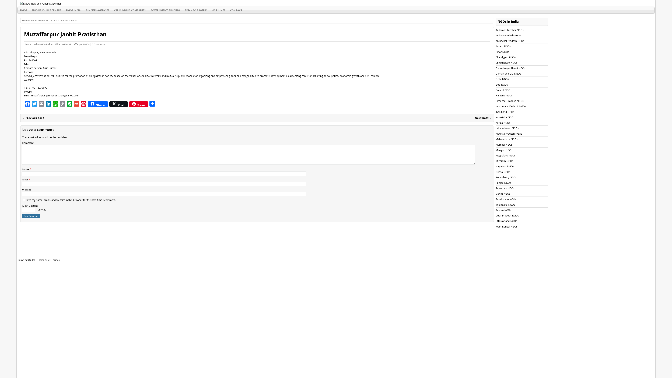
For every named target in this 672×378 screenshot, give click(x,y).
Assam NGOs (503, 46)
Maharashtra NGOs (507, 139)
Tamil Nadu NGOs (506, 199)
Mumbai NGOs (504, 144)
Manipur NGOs (504, 150)
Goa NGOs (502, 84)
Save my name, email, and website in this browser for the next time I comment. (71, 200)
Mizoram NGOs (504, 161)
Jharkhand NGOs (505, 112)
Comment (28, 143)
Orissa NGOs (503, 172)
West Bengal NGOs (506, 226)
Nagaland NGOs (505, 166)
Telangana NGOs (505, 204)
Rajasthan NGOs (505, 188)
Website (26, 189)
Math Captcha (30, 205)
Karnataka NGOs (505, 117)
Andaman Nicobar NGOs (510, 30)
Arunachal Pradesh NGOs (510, 41)
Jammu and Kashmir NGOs (511, 106)
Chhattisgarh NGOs (506, 62)
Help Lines (218, 10)
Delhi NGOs (502, 79)
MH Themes (53, 259)
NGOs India (73, 10)
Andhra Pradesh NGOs (508, 35)
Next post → (483, 118)
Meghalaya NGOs (506, 155)
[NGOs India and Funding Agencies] (336, 3)
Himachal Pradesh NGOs (510, 101)
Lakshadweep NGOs (507, 128)
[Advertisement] (106, 246)
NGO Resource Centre (46, 10)
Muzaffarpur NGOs (79, 44)
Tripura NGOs (503, 210)
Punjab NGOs (503, 182)
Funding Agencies (97, 10)
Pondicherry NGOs (506, 177)
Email (25, 179)
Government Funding (165, 10)
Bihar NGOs (61, 44)
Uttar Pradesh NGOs (507, 215)
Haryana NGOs (504, 95)
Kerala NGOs (503, 122)
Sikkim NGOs (503, 193)
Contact (236, 10)
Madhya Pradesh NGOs (509, 133)
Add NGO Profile (196, 10)
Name (26, 169)
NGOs (23, 10)
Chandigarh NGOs (506, 57)
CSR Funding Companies (130, 10)
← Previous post (33, 118)
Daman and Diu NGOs (508, 73)
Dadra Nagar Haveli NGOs (510, 68)
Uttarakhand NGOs (506, 221)
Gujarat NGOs (504, 90)
